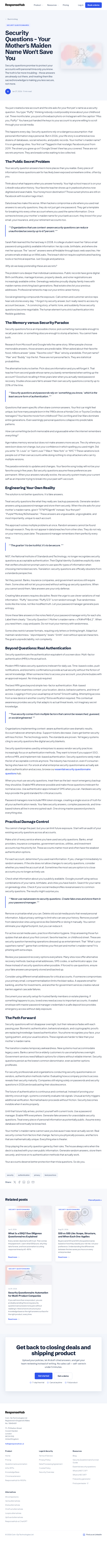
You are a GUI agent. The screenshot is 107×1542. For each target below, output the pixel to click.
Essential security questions (84, 1466)
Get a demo (63, 1376)
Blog (75, 1456)
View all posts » (95, 1200)
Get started (43, 1375)
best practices (50, 1175)
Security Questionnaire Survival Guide (86, 1461)
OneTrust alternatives (14, 1509)
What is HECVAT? (80, 1475)
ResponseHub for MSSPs (15, 1480)
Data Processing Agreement (51, 1464)
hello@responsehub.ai (14, 1444)
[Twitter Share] (14, 1182)
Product (37, 5)
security (10, 1175)
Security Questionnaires (18, 25)
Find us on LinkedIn (94, 1534)
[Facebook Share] (19, 1182)
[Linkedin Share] (23, 1182)
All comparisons (12, 1497)
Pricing (66, 5)
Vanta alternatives (12, 1501)
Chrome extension (13, 1476)
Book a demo (93, 5)
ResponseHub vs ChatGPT (16, 1521)
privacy (37, 1175)
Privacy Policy (44, 1460)
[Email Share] (33, 1182)
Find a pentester (79, 1483)
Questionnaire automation (16, 1464)
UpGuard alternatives (14, 1517)
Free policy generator (82, 1479)
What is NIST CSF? (80, 1470)
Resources (52, 5)
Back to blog (13, 19)
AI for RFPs (9, 1468)
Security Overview (46, 1472)
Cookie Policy (44, 1468)
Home (7, 1456)
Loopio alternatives (13, 1513)
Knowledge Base (12, 1472)
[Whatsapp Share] (28, 1182)
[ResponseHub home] (15, 5)
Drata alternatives (12, 1505)
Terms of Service (46, 1456)
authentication (23, 1175)
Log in (80, 5)
